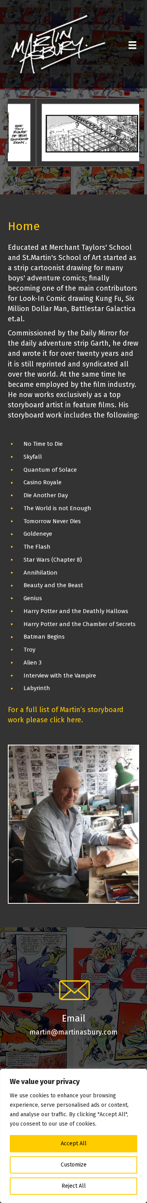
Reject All (74, 1186)
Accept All (74, 1143)
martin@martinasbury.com (73, 1032)
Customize (74, 1164)
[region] (73, 1136)
